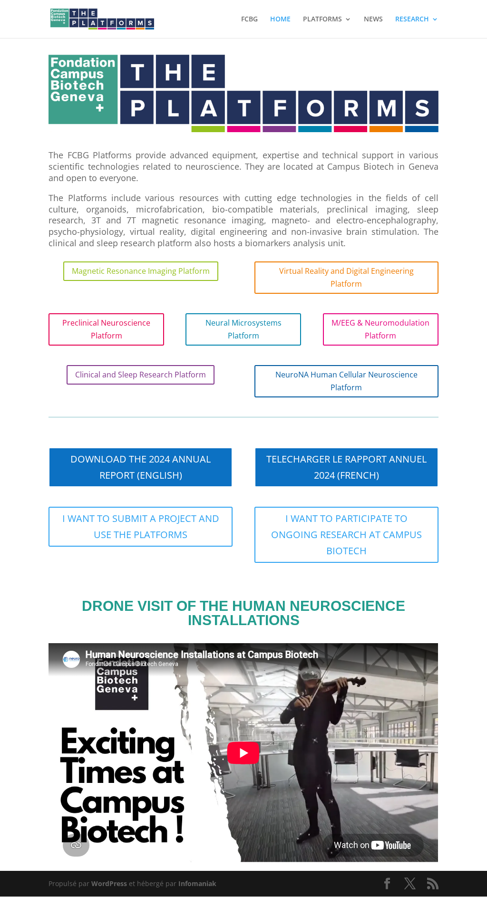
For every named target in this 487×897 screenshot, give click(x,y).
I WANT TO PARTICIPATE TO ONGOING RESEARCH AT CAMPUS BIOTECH (346, 534)
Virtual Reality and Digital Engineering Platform (346, 277)
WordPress (109, 883)
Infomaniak (197, 883)
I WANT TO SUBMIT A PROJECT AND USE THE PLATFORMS (140, 526)
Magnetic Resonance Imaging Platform (141, 271)
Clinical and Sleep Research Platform (140, 374)
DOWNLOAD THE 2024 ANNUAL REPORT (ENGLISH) (140, 467)
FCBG (249, 19)
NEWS (373, 19)
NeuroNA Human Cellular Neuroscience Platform (346, 381)
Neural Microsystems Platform (243, 329)
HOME (280, 19)
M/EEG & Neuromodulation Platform (380, 329)
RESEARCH (412, 19)
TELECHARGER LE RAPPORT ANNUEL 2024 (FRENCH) (346, 467)
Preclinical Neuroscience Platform (106, 329)
